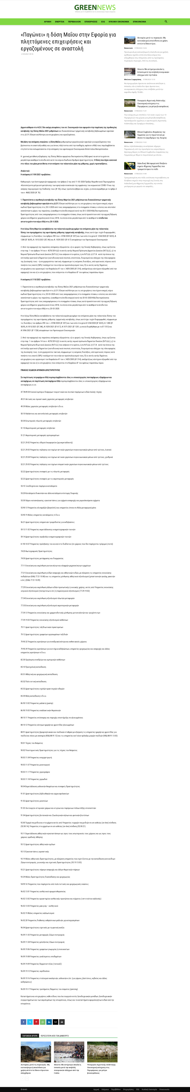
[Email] (55, 1022)
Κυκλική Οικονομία (119, 21)
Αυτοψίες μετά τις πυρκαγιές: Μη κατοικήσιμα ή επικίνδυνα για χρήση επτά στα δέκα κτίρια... (152, 41)
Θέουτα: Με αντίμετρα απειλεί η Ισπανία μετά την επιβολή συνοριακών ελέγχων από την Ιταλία (153, 72)
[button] (166, 22)
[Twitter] (30, 1022)
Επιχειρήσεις (91, 21)
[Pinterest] (36, 1022)
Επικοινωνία (139, 21)
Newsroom (128, 48)
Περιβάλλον (74, 21)
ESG (103, 21)
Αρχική (47, 21)
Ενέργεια (59, 21)
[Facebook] (23, 1022)
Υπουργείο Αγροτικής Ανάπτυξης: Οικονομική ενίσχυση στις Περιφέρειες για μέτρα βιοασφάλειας (153, 103)
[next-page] (27, 1078)
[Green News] (95, 9)
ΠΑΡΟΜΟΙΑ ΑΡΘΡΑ (29, 1036)
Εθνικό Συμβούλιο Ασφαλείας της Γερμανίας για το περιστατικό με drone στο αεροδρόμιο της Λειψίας (152, 135)
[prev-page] (22, 1078)
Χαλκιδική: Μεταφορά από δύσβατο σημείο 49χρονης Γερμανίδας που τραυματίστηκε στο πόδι (152, 166)
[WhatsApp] (42, 1022)
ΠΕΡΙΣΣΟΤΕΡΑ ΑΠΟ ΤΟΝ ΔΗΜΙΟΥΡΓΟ (55, 1036)
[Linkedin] (49, 1022)
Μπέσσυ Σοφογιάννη (132, 79)
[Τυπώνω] (62, 1022)
